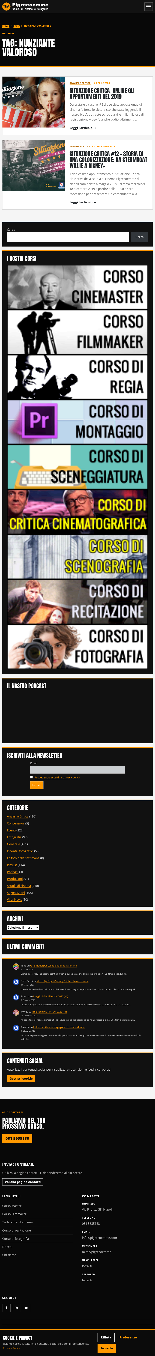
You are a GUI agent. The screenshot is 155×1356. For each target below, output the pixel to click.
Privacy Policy (11, 1348)
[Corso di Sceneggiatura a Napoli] (77, 467)
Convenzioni (16, 823)
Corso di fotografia (15, 1239)
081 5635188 (17, 1138)
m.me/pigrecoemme (96, 1252)
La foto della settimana (23, 858)
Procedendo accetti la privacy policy (57, 777)
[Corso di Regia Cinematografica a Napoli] (77, 377)
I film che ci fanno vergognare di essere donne (59, 1027)
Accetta (107, 1348)
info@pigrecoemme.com (99, 1238)
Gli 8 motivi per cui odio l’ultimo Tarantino (53, 965)
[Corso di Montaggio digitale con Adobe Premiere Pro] (77, 421)
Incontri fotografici (20, 851)
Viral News (14, 899)
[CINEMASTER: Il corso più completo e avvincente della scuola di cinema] (77, 287)
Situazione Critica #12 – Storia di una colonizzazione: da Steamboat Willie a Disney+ (108, 160)
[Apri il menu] (148, 6)
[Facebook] (6, 1308)
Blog (16, 26)
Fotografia (14, 837)
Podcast (13, 872)
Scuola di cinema (19, 886)
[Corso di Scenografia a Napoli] (77, 556)
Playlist (12, 865)
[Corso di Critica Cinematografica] (77, 511)
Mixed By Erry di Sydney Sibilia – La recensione (62, 981)
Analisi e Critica (80, 83)
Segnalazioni (16, 893)
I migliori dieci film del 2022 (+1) (50, 996)
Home (5, 26)
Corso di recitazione (16, 1230)
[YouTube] (26, 1308)
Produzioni (15, 879)
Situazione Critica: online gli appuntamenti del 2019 (102, 93)
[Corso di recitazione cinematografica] (77, 601)
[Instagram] (16, 1308)
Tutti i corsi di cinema (17, 1222)
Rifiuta (106, 1337)
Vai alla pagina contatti (23, 1182)
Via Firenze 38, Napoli (97, 1209)
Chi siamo (9, 1255)
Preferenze (128, 1337)
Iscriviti (87, 1266)
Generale (13, 844)
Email (33, 763)
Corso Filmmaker (14, 1214)
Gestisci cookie (21, 1078)
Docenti (7, 1247)
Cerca (11, 229)
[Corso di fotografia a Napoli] (77, 646)
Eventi (11, 830)
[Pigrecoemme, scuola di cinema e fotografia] (25, 7)
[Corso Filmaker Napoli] (77, 332)
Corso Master (12, 1206)
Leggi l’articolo (81, 128)
